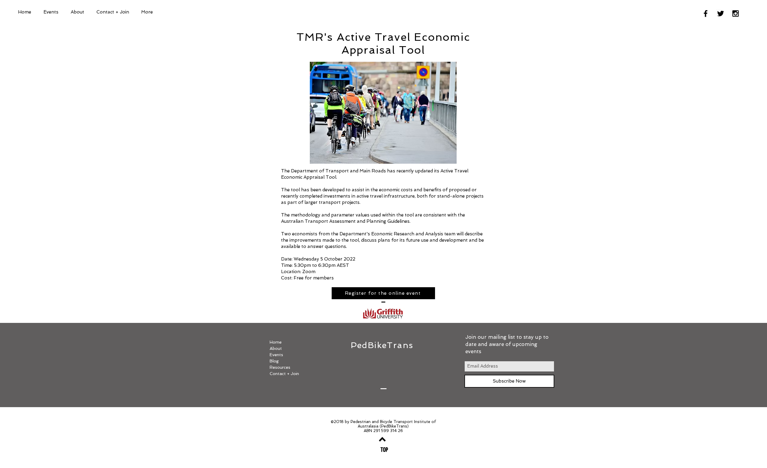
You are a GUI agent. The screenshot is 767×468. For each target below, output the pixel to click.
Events (276, 354)
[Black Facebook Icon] (705, 13)
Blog (274, 361)
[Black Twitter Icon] (720, 13)
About (276, 348)
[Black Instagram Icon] (735, 13)
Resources (280, 367)
